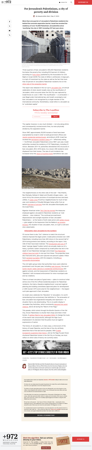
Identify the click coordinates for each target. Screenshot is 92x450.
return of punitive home (45, 154)
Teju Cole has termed (47, 210)
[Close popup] (69, 436)
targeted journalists (33, 258)
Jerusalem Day (56, 88)
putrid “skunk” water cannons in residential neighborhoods (42, 269)
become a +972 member (49, 379)
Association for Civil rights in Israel (37, 358)
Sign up (55, 116)
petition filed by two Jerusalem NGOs (42, 315)
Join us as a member (56, 409)
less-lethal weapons (62, 358)
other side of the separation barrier (34, 84)
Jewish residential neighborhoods (34, 137)
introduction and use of (57, 244)
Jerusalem (24, 360)
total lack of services (34, 204)
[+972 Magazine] (7, 3)
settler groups (64, 220)
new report (36, 74)
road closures (56, 266)
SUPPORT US (83, 2)
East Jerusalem (53, 358)
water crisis (34, 200)
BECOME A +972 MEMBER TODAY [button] (46, 415)
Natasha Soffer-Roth (44, 16)
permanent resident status (40, 139)
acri (47, 358)
